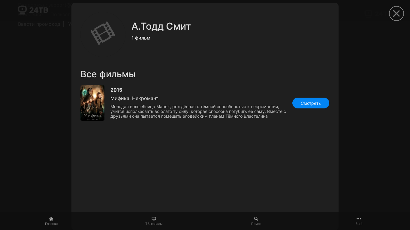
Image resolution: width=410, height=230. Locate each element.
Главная (51, 224)
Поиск (256, 224)
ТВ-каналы (153, 224)
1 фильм (140, 38)
